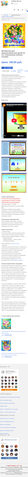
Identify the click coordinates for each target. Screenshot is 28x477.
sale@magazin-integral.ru (17, 260)
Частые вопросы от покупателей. (7, 403)
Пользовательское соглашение (7, 418)
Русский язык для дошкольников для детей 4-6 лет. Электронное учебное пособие (13, 354)
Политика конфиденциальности (7, 421)
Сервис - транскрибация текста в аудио (9, 409)
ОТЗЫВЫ (13, 71)
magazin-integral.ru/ (10, 472)
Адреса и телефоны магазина (7, 430)
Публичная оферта (4, 433)
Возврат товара (3, 406)
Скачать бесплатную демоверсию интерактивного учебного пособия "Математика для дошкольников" (10, 200)
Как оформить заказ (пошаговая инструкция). (10, 397)
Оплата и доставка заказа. (6, 400)
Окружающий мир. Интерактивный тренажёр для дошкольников (13, 332)
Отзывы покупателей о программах (8, 427)
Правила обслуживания (5, 424)
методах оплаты (15, 243)
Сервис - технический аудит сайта (8, 412)
